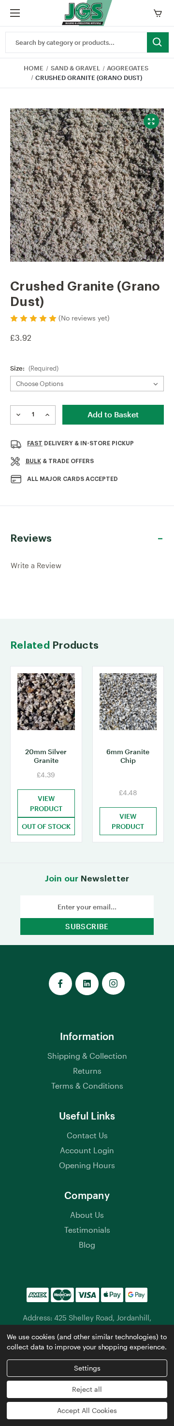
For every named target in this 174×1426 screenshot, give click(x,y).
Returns (87, 1070)
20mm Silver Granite (46, 755)
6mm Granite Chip (127, 755)
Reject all (87, 1389)
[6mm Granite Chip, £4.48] (128, 703)
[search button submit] (158, 42)
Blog (87, 1244)
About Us (87, 1214)
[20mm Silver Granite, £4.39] (46, 703)
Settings (87, 1368)
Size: (34, 368)
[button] (87, 538)
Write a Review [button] (36, 565)
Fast (35, 443)
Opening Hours (87, 1165)
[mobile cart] (159, 13)
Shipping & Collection (87, 1055)
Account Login (87, 1150)
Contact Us (87, 1135)
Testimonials (87, 1229)
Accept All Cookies (87, 1410)
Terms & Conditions (87, 1085)
